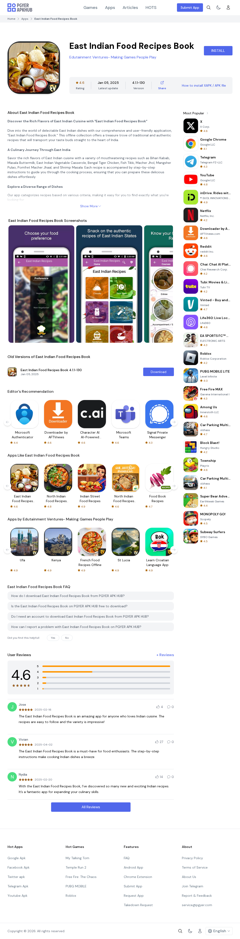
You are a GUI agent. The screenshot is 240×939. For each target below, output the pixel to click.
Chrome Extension (138, 877)
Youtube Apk (17, 895)
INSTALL (218, 50)
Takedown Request (138, 905)
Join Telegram (192, 886)
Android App (133, 867)
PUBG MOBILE (76, 886)
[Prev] (16, 284)
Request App (134, 895)
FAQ (127, 858)
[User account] (228, 7)
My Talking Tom (77, 858)
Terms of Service (195, 867)
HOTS (151, 7)
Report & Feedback (197, 895)
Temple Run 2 (76, 867)
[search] (208, 7)
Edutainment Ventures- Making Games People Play (112, 57)
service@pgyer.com (197, 905)
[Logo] (20, 7)
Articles (130, 7)
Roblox (71, 895)
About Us (189, 877)
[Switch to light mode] (218, 7)
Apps (110, 7)
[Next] (165, 284)
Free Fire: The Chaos (81, 877)
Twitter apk (16, 877)
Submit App (190, 7)
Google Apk (17, 858)
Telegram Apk (18, 886)
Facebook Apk (19, 867)
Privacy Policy (192, 858)
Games (90, 7)
